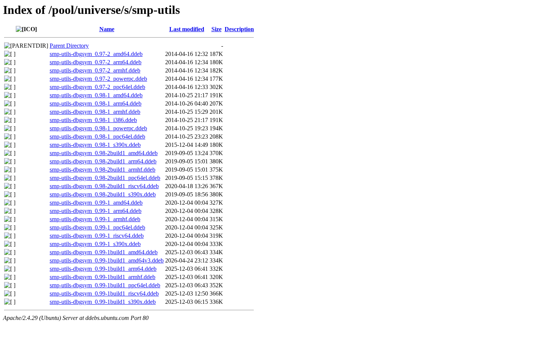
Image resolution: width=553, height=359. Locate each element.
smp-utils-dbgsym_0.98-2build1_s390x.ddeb (103, 194)
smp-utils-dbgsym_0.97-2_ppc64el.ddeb (97, 87)
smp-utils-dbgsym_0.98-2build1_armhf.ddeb (102, 169)
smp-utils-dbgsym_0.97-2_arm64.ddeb (95, 62)
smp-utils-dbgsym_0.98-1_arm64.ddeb (95, 103)
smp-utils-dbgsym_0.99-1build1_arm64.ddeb (103, 268)
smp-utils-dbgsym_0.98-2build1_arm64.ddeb (103, 161)
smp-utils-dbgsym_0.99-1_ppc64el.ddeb (97, 227)
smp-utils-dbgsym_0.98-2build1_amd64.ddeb (104, 153)
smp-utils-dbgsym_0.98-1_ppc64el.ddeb (97, 136)
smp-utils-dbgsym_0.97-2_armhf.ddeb (95, 70)
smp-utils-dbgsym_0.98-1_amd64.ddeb (96, 95)
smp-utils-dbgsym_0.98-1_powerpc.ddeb (98, 128)
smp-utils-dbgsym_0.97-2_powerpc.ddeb (98, 78)
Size (216, 29)
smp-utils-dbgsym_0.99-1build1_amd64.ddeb (104, 252)
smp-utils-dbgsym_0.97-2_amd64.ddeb (96, 54)
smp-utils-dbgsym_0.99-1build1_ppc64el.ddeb (105, 285)
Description (239, 29)
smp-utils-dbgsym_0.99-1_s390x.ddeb (95, 244)
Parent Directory (69, 45)
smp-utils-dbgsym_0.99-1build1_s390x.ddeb (103, 302)
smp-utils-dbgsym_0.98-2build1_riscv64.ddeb (104, 186)
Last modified (186, 29)
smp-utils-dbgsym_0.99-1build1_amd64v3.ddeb (107, 260)
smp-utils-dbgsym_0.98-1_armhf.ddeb (95, 112)
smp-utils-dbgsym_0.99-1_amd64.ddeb (96, 202)
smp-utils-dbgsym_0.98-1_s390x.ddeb (95, 145)
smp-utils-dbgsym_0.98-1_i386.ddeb (93, 120)
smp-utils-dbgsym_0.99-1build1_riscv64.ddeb (104, 293)
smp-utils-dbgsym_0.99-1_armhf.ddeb (95, 219)
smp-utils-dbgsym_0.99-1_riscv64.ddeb (97, 235)
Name (106, 29)
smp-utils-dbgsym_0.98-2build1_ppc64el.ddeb (105, 178)
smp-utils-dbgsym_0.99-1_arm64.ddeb (95, 211)
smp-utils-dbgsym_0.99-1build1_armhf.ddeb (102, 277)
